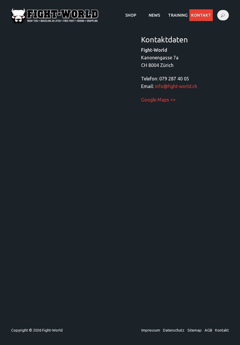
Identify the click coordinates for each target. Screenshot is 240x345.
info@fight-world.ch (176, 86)
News (154, 15)
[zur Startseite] (54, 22)
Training (178, 15)
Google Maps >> (158, 99)
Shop (130, 15)
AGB (208, 330)
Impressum (150, 330)
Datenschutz (173, 330)
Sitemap (194, 330)
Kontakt (222, 330)
